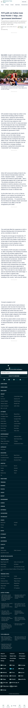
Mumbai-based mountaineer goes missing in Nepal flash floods (19, 619)
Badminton (3, 529)
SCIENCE (3, 509)
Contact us (12, 660)
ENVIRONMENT (4, 506)
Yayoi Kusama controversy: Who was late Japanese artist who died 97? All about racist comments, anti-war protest (6, 633)
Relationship (3, 479)
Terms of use (21, 660)
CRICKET (3, 400)
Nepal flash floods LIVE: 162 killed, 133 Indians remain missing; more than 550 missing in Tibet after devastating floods (6, 653)
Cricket (11, 4)
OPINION (3, 513)
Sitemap (2, 667)
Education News (17, 466)
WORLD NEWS (4, 393)
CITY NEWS (3, 418)
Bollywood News (4, 443)
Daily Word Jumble (5, 559)
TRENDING (3, 488)
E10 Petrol (16, 571)
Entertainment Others (18, 450)
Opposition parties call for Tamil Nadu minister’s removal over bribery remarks (20, 603)
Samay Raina (3, 573)
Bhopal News (17, 420)
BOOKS (2, 537)
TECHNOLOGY (4, 523)
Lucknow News (17, 430)
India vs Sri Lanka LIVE (18, 568)
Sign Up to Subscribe (14, 381)
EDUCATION (3, 459)
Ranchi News (3, 437)
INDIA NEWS (3, 397)
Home (2, 4)
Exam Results (3, 466)
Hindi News (16, 592)
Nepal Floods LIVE (4, 568)
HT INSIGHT (3, 540)
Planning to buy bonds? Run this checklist (20, 631)
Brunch (15, 472)
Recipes (15, 477)
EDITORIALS (3, 516)
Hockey (2, 531)
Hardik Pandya (17, 407)
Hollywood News (17, 443)
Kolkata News (3, 430)
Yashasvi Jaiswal (4, 410)
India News (17, 4)
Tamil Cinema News (18, 445)
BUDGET (2, 502)
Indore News (3, 427)
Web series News (4, 450)
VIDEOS (2, 499)
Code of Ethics (22, 665)
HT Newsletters (22, 662)
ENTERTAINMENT (5, 440)
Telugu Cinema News (5, 447)
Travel (15, 479)
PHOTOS (3, 495)
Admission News (4, 461)
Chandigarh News (4, 423)
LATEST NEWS (4, 390)
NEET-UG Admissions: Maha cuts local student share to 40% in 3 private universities (20, 625)
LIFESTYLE (3, 470)
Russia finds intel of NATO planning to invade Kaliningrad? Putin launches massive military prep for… (7, 612)
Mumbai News (4, 432)
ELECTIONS (3, 544)
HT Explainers (17, 594)
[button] (1, 2)
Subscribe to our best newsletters (14, 374)
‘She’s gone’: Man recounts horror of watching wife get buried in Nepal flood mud (6, 619)
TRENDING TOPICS (5, 580)
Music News (3, 445)
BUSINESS (3, 492)
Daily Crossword (17, 557)
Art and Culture (4, 472)
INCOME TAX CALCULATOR (7, 562)
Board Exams (17, 461)
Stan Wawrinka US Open (19, 573)
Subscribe (24, 1)
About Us (3, 660)
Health (2, 477)
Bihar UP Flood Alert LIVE (19, 575)
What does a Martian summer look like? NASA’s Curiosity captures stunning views (7, 625)
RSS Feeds (12, 667)
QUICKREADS (4, 547)
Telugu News (3, 592)
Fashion (2, 474)
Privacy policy (4, 662)
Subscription (3, 665)
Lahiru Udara (16, 412)
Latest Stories (5, 599)
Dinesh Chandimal (4, 412)
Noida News (16, 432)
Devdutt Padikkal (4, 407)
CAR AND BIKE (4, 519)
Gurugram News (17, 425)
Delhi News (3, 425)
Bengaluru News (4, 420)
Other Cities (16, 437)
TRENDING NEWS (5, 566)
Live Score (3, 405)
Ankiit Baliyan (3, 571)
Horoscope (3, 456)
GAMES (2, 554)
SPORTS (2, 526)
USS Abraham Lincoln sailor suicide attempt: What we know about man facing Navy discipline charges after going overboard (7, 604)
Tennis (15, 531)
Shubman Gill (17, 405)
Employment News (18, 464)
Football (15, 529)
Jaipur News (16, 427)
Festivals (16, 474)
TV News (16, 447)
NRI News (3, 594)
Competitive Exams (5, 464)
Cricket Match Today (18, 403)
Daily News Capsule (5, 378)
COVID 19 (3, 551)
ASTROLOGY (3, 453)
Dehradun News (17, 423)
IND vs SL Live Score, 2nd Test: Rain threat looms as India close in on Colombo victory (20, 645)
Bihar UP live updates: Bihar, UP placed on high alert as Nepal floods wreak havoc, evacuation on (6, 645)
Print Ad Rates (13, 665)
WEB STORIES (4, 485)
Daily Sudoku (3, 557)
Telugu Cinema (17, 587)
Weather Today (13, 662)
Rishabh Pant (17, 410)
